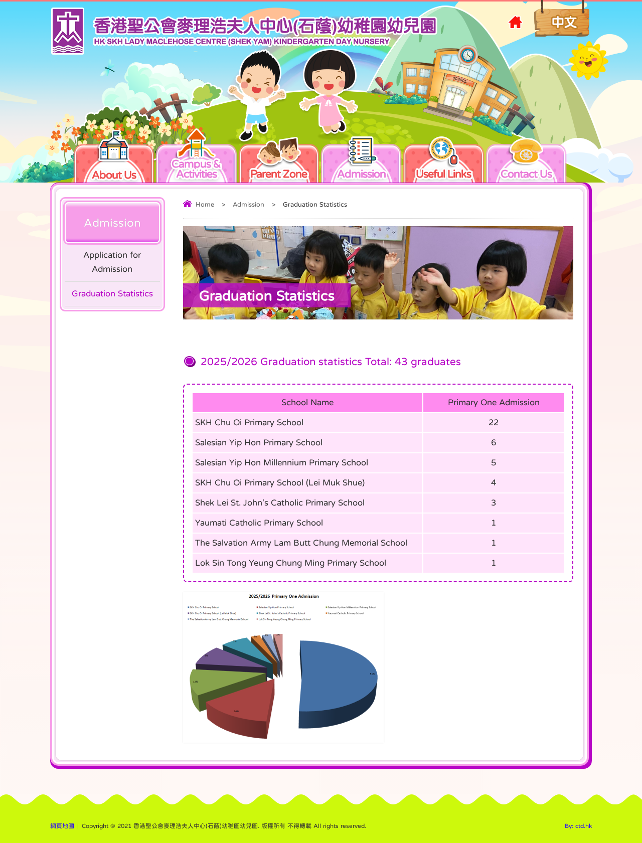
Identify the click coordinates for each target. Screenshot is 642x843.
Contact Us (526, 172)
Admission (361, 172)
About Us (114, 174)
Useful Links (443, 172)
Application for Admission (112, 262)
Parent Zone (278, 172)
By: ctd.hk (578, 826)
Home (205, 204)
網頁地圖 (62, 826)
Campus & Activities (196, 168)
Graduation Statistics (112, 293)
